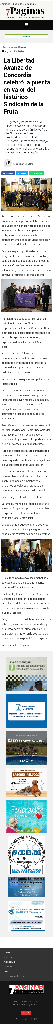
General (22, 47)
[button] (26, 25)
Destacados (10, 47)
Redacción (8, 957)
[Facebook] (28, 1013)
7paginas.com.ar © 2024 (26, 1019)
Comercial (8, 966)
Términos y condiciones (14, 976)
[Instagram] (23, 1013)
